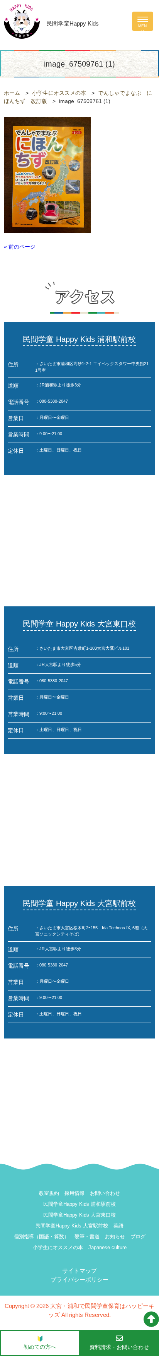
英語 (118, 1226)
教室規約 (49, 1193)
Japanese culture (107, 1247)
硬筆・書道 (87, 1236)
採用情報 (74, 1193)
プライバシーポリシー (79, 1279)
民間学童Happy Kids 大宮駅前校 (72, 1226)
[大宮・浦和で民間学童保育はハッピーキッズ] (22, 21)
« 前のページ (20, 247)
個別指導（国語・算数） (41, 1236)
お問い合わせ (105, 1193)
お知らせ (115, 1236)
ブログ (137, 1236)
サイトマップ (79, 1270)
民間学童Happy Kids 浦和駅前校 (79, 1204)
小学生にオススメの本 (58, 1247)
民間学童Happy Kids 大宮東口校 (79, 1215)
